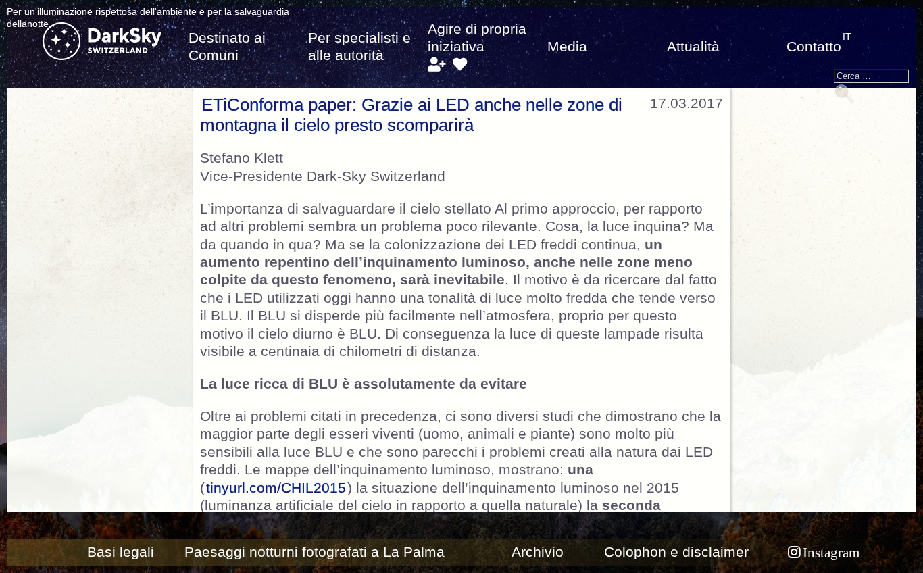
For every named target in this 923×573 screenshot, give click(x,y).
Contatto (814, 47)
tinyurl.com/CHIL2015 (276, 488)
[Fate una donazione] (459, 65)
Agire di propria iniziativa (477, 38)
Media (567, 47)
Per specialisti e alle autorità (359, 47)
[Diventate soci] (436, 65)
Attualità (693, 47)
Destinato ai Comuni (227, 47)
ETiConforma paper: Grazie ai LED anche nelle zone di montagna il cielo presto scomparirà (411, 115)
